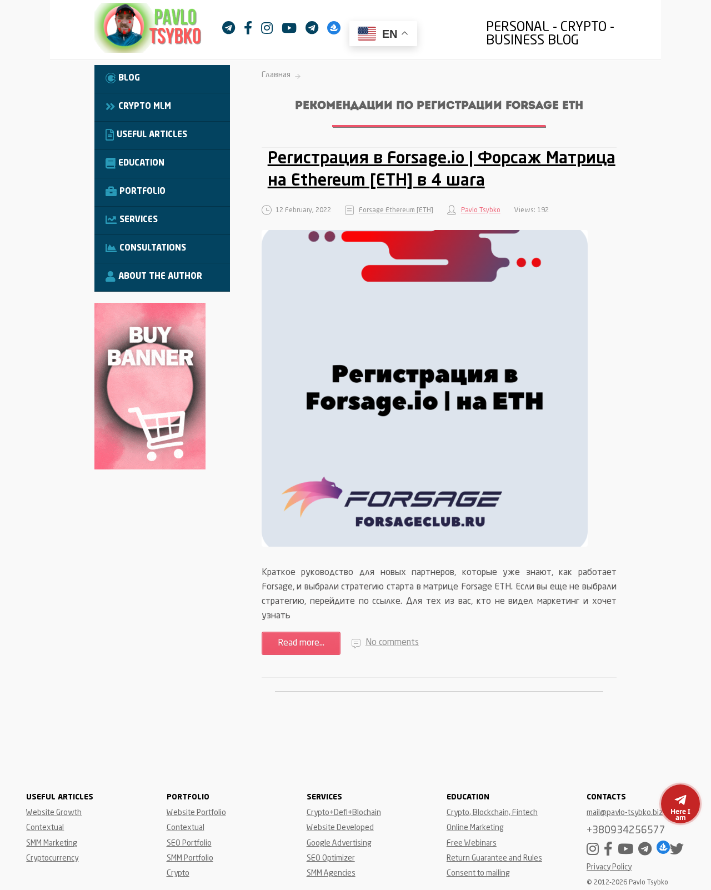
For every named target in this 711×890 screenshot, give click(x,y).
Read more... (301, 643)
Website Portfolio (196, 813)
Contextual (45, 828)
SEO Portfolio (189, 843)
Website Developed (340, 828)
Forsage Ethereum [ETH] (396, 210)
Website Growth (54, 813)
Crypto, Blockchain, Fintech (492, 813)
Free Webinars (472, 843)
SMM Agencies (331, 873)
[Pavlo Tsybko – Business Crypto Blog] (158, 30)
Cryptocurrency (52, 858)
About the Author (160, 277)
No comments (392, 642)
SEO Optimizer (331, 858)
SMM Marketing (51, 843)
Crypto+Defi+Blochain (344, 813)
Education (141, 163)
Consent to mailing (478, 873)
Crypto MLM (144, 107)
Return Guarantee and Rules (494, 858)
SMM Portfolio (190, 858)
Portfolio (142, 192)
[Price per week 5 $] (150, 467)
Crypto (178, 873)
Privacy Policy (609, 867)
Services (138, 220)
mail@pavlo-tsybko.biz (625, 813)
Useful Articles (152, 135)
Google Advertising (339, 843)
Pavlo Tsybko (480, 210)
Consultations (152, 248)
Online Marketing (475, 828)
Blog (129, 78)
